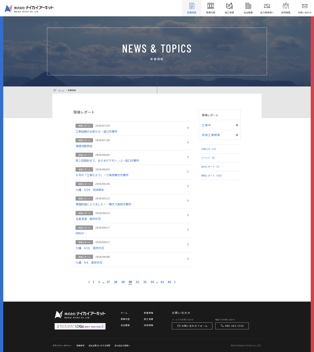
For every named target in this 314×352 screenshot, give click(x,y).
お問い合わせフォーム (195, 325)
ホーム (61, 90)
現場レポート (212, 175)
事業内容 (125, 319)
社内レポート (211, 166)
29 (123, 282)
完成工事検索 (211, 135)
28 (115, 282)
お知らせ (209, 149)
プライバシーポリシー (62, 345)
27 (108, 282)
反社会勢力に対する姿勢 (99, 345)
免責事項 (80, 345)
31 (137, 282)
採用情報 (148, 325)
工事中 (206, 125)
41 (162, 282)
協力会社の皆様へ (122, 345)
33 (152, 282)
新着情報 (148, 312)
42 (169, 282)
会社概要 (125, 325)
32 (145, 282)
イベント (208, 157)
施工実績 (148, 319)
